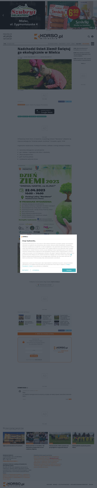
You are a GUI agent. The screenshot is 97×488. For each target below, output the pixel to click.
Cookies (31, 266)
